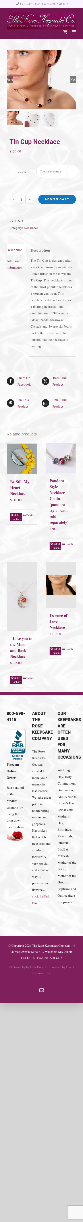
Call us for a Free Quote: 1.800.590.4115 (44, 4)
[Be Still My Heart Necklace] (22, 459)
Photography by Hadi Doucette (28, 967)
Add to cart (57, 199)
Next (73, 79)
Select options (17, 517)
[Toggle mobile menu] (74, 31)
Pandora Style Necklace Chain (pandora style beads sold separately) (59, 501)
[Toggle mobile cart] (65, 31)
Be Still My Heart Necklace (19, 487)
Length (21, 172)
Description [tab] (15, 249)
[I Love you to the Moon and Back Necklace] (22, 596)
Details (30, 515)
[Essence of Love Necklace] (61, 585)
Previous (10, 79)
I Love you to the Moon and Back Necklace (21, 647)
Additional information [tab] (15, 264)
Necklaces (31, 227)
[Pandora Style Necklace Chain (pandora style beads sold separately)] (61, 458)
